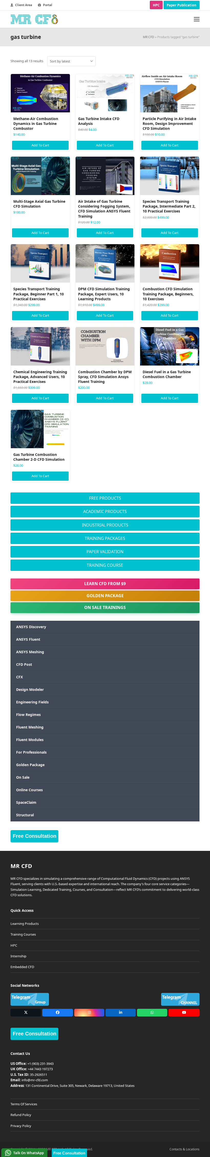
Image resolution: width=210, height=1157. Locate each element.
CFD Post (24, 664)
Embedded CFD (22, 967)
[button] (197, 19)
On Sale (22, 777)
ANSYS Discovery (31, 626)
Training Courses (23, 934)
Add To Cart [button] (40, 145)
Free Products (105, 498)
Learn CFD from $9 (105, 583)
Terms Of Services (23, 1104)
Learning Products (24, 923)
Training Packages (105, 538)
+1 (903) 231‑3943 (40, 1063)
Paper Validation (105, 551)
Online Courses (29, 789)
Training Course (105, 565)
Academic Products (105, 511)
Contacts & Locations (185, 1149)
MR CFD (148, 37)
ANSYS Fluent (28, 639)
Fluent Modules (30, 739)
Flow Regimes (28, 714)
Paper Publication (181, 5)
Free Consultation (34, 836)
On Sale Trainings (105, 607)
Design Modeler (30, 689)
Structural (25, 814)
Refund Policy (20, 1114)
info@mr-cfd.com (35, 1080)
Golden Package (105, 595)
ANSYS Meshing (30, 651)
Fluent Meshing (30, 727)
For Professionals (31, 752)
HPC (156, 5)
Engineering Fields (32, 702)
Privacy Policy (20, 1125)
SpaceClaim (26, 802)
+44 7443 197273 (40, 1069)
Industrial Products (105, 525)
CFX (19, 676)
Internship (18, 956)
